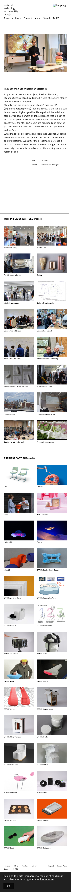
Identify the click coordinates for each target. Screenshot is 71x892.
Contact (27, 18)
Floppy (39, 542)
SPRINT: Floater (42, 737)
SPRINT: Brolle (9, 848)
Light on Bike (8, 542)
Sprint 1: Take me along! (12, 359)
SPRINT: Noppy (42, 681)
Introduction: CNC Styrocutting (47, 359)
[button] (32, 68)
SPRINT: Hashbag (43, 820)
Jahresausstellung (10, 247)
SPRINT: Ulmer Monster (12, 737)
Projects (8, 18)
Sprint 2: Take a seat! (44, 331)
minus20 (7, 570)
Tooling (39, 275)
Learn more (46, 879)
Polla (6, 514)
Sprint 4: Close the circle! (45, 303)
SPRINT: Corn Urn (10, 820)
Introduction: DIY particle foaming (16, 386)
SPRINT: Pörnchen (10, 793)
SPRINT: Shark (42, 653)
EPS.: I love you (42, 514)
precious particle (21, 219)
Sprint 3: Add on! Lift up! (12, 331)
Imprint (51, 866)
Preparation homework (45, 442)
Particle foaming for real (12, 275)
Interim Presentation (11, 303)
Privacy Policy (62, 866)
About (37, 18)
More (18, 18)
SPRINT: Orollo (42, 793)
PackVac (40, 487)
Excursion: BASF (9, 414)
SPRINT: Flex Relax (10, 765)
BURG (56, 18)
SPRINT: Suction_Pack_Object (47, 570)
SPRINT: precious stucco (12, 598)
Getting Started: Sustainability (14, 442)
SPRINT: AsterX (9, 709)
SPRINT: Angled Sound (45, 709)
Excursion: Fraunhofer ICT (46, 414)
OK (8, 886)
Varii (5, 487)
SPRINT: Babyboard (44, 848)
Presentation (41, 247)
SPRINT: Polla (9, 681)
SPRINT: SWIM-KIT (10, 626)
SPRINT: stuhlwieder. (44, 626)
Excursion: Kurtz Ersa (44, 386)
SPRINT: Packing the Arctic (46, 598)
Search (47, 18)
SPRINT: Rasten (42, 765)
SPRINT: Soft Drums (11, 653)
